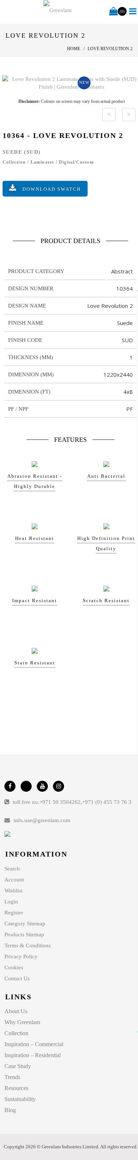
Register (13, 912)
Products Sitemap (24, 934)
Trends (12, 1077)
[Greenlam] (58, 10)
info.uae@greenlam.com (42, 820)
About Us (15, 1011)
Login (11, 901)
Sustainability (20, 1099)
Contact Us (17, 978)
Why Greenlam (22, 1022)
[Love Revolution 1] (109, 114)
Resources (16, 1088)
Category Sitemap (24, 923)
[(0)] (113, 12)
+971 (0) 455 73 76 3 (106, 802)
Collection (16, 1033)
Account (14, 880)
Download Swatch (51, 189)
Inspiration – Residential (32, 1055)
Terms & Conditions (27, 945)
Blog (10, 1110)
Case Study (17, 1066)
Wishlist (13, 891)
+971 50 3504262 (60, 802)
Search (12, 869)
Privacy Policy (21, 956)
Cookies (13, 967)
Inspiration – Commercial (33, 1044)
